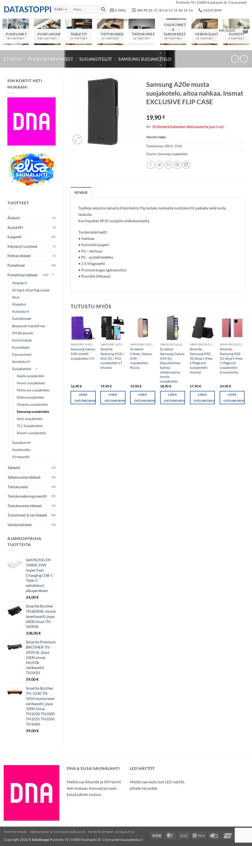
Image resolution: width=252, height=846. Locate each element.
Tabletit (13, 467)
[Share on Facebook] (151, 165)
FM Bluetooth (22, 333)
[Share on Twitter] (160, 165)
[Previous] (71, 364)
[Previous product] (244, 59)
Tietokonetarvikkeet (24, 505)
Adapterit (19, 283)
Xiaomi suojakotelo (31, 433)
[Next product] (235, 59)
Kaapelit (14, 236)
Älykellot (19, 304)
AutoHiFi (15, 227)
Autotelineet (21, 318)
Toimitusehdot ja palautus (111, 832)
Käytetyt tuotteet (22, 246)
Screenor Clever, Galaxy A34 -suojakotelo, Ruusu (141, 358)
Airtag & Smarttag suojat (30, 290)
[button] (227, 30)
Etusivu (13, 59)
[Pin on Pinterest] (177, 165)
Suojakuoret (21, 442)
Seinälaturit (21, 361)
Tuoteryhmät (15, 832)
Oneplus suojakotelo (32, 404)
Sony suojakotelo (30, 418)
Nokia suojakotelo (30, 397)
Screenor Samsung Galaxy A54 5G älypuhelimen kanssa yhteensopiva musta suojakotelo (172, 365)
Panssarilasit (22, 354)
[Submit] (103, 9)
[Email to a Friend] (168, 165)
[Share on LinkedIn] (186, 165)
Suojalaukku (21, 449)
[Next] (244, 364)
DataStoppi (24, 9)
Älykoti (13, 217)
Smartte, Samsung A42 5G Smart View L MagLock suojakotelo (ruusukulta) (231, 360)
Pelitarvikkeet (19, 255)
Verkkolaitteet (19, 524)
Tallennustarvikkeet (24, 477)
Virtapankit (21, 457)
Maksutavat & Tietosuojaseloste (58, 832)
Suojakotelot (95, 59)
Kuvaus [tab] (81, 192)
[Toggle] (53, 275)
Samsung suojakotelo (144, 59)
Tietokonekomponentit (27, 496)
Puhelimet (16, 265)
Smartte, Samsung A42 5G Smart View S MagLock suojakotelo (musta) (201, 360)
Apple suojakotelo (30, 376)
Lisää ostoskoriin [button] (85, 397)
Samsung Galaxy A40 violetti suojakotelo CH (83, 353)
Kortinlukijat (22, 340)
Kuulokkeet (21, 347)
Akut (15, 297)
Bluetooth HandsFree (28, 326)
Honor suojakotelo (31, 383)
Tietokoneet (17, 486)
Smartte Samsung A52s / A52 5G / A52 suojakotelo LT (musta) (112, 358)
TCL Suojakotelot (30, 426)
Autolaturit (20, 311)
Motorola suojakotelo (33, 390)
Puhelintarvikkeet (50, 59)
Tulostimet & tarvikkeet (27, 515)
